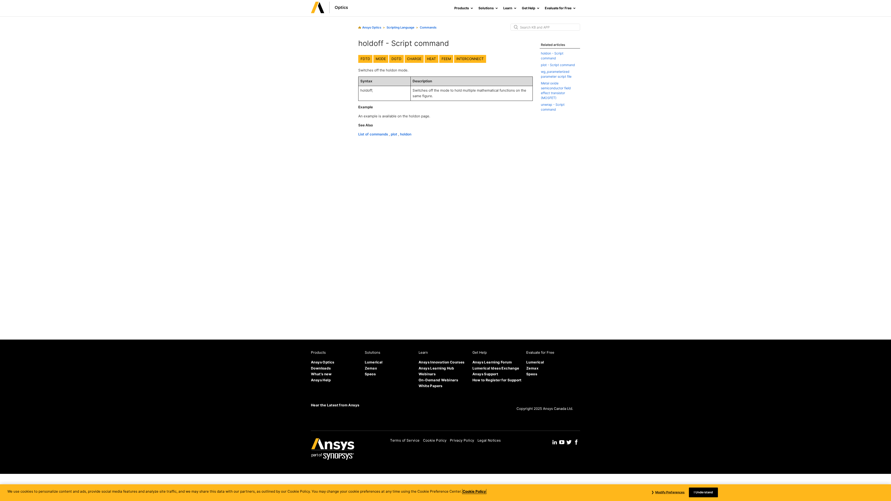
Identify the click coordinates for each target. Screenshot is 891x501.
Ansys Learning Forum (492, 362)
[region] (445, 492)
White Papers (430, 386)
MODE (381, 59)
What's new (321, 374)
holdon (405, 134)
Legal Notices (489, 440)
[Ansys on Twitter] (568, 442)
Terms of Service (405, 440)
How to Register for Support (497, 380)
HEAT (431, 59)
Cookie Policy (435, 440)
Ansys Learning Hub (436, 368)
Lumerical (374, 362)
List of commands (373, 134)
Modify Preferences (669, 492)
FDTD (365, 59)
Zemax (371, 368)
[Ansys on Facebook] (576, 442)
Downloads (321, 368)
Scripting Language (400, 27)
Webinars (427, 374)
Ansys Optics (371, 27)
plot (394, 134)
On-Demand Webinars (438, 380)
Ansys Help (321, 380)
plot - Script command (558, 65)
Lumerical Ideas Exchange (495, 368)
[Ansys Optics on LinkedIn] (554, 442)
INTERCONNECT (470, 59)
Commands (428, 27)
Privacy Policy (462, 440)
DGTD (396, 59)
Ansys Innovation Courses (442, 362)
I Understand (703, 492)
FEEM (446, 59)
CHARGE (414, 59)
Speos (370, 374)
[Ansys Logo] (333, 459)
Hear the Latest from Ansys (335, 405)
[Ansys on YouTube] (561, 442)
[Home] (329, 12)
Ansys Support (485, 374)
